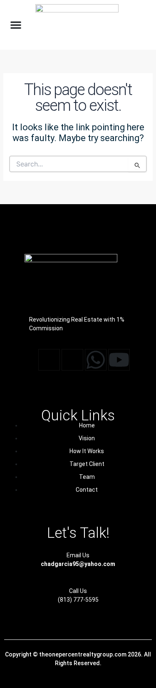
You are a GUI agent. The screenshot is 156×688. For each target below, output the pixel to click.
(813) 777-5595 (78, 599)
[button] (16, 25)
